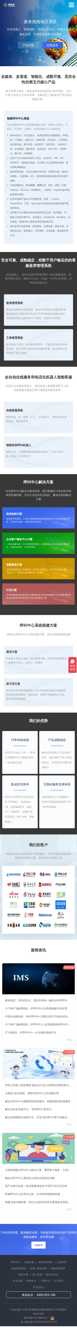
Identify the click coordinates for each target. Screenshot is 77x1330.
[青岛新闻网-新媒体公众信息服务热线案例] (29, 874)
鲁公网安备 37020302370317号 (39, 1322)
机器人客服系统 (39, 1268)
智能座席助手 (58, 1268)
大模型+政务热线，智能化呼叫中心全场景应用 (32, 1093)
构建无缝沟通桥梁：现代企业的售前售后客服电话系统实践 (39, 1202)
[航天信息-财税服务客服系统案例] (45, 914)
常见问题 (18, 1280)
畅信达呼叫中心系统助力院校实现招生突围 (30, 1178)
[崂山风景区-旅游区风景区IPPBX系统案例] (60, 914)
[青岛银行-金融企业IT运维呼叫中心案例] (45, 894)
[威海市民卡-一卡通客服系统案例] (14, 904)
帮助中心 (32, 1280)
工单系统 (61, 1262)
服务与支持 (52, 1274)
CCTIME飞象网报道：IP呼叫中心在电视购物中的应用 (36, 1008)
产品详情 (28, 45)
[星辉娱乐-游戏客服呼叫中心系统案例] (14, 894)
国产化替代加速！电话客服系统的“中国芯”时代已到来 (36, 1186)
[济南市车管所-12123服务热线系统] (60, 904)
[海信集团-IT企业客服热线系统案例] (60, 884)
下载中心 (46, 1280)
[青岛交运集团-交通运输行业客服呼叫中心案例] (29, 925)
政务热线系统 (19, 1268)
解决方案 (24, 1274)
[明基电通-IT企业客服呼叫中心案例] (45, 874)
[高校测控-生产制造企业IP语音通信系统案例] (45, 884)
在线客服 (29, 1262)
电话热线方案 (14, 513)
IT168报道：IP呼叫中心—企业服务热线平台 (30, 1032)
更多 (69, 1039)
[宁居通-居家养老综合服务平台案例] (29, 914)
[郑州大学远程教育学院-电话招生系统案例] (29, 884)
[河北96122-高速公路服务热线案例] (14, 874)
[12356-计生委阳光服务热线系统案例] (60, 925)
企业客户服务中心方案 (19, 539)
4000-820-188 (46, 1295)
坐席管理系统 (45, 1262)
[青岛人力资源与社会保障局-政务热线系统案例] (29, 894)
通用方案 (11, 651)
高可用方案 (13, 683)
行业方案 (11, 590)
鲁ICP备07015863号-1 (36, 1317)
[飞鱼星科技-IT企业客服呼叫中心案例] (29, 904)
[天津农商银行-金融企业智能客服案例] (45, 904)
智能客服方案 (14, 564)
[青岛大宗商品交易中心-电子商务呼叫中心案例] (14, 914)
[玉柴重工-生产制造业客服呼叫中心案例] (14, 884)
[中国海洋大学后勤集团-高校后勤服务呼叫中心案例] (60, 874)
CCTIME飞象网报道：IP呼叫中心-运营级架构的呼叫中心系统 (40, 1024)
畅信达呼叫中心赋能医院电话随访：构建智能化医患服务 (37, 1101)
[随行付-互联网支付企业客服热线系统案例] (60, 894)
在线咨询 (52, 45)
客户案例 (38, 1274)
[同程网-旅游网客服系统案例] (45, 925)
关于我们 (59, 1280)
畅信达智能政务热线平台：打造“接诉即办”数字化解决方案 (38, 1117)
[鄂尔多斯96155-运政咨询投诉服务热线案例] (14, 925)
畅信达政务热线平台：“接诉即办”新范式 (28, 1109)
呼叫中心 (16, 1262)
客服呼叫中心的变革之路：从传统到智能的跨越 (32, 1194)
